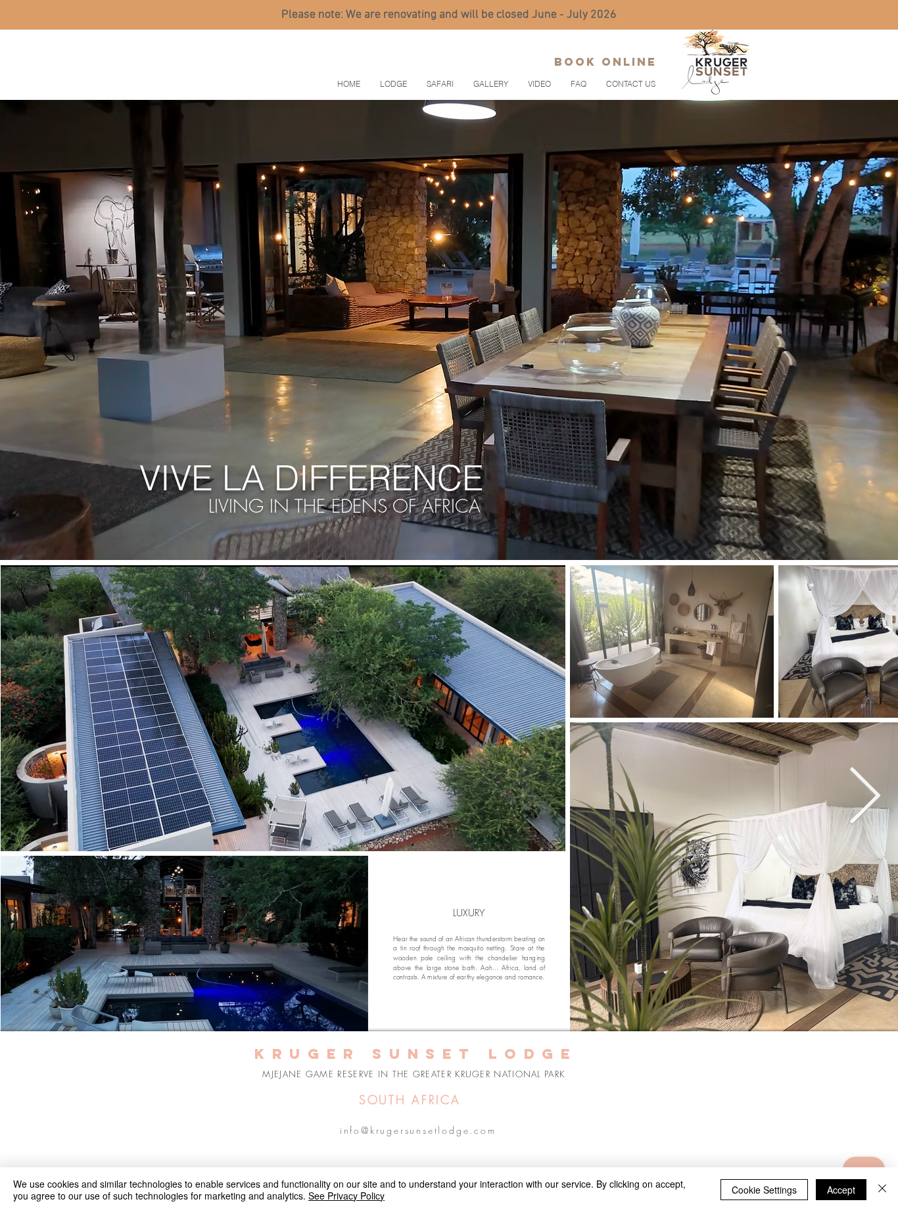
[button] (440, 84)
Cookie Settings (764, 1189)
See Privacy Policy (346, 1195)
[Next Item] (865, 797)
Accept (841, 1189)
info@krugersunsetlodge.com (418, 1130)
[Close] (882, 1189)
